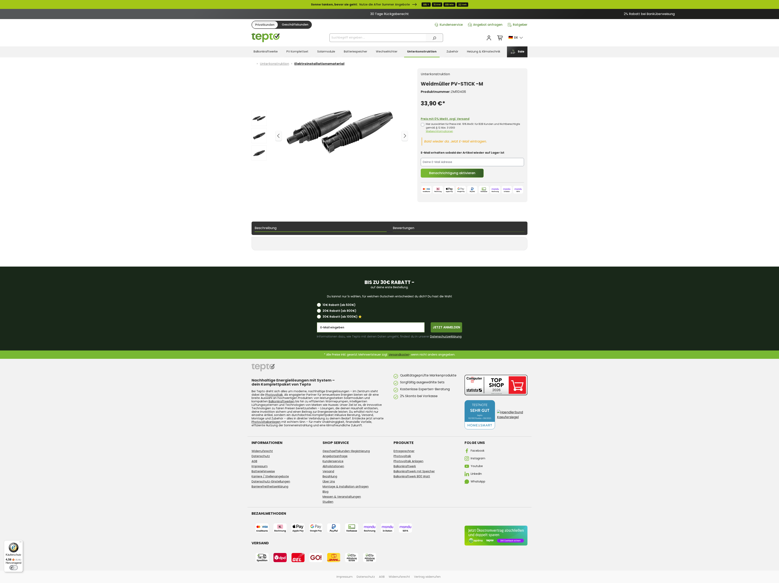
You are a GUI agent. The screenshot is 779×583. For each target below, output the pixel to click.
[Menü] (20, 542)
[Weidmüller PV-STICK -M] (341, 131)
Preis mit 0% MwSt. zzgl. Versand (445, 119)
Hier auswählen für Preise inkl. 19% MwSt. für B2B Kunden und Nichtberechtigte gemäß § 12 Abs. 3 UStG (473, 127)
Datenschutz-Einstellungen (271, 481)
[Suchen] (434, 37)
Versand (328, 471)
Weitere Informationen (439, 131)
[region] (389, 14)
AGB (254, 461)
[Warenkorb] (500, 38)
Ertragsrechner (404, 451)
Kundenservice (451, 25)
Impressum (260, 466)
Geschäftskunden (295, 25)
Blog (325, 492)
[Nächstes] (405, 136)
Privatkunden (264, 25)
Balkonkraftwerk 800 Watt (412, 476)
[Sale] (389, 4)
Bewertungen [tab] (403, 228)
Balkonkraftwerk (405, 466)
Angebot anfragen (487, 25)
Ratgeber (520, 25)
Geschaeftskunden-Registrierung (346, 451)
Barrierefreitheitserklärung (270, 486)
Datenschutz (261, 456)
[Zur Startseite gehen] (266, 37)
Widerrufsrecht (262, 451)
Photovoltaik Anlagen (408, 461)
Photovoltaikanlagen (266, 422)
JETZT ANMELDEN (446, 327)
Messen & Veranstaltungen (342, 497)
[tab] (321, 228)
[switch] (14, 567)
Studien (328, 502)
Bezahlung (330, 476)
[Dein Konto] (489, 38)
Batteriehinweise (263, 471)
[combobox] (377, 37)
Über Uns (329, 481)
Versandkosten (399, 355)
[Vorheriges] (278, 136)
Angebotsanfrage (335, 456)
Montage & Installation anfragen (346, 486)
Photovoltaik (274, 395)
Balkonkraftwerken (282, 401)
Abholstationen (333, 466)
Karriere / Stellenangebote (270, 476)
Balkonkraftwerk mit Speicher (414, 471)
